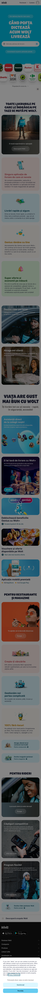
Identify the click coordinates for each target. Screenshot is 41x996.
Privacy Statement (14, 975)
